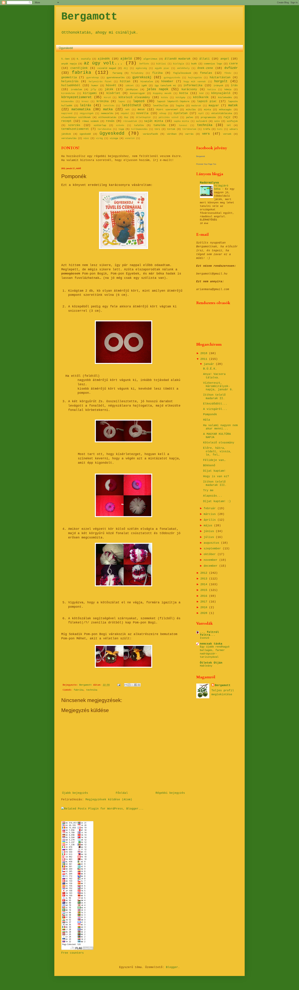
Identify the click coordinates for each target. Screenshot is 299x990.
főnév (227, 73)
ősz (126, 117)
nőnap (162, 113)
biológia (178, 63)
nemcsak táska (211, 643)
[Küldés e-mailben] (126, 685)
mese (141, 109)
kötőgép (180, 97)
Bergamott (89, 16)
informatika (192, 85)
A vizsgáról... (215, 409)
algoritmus (150, 58)
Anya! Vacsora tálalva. (214, 376)
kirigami (90, 93)
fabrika (81, 72)
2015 (204, 590)
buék (194, 63)
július (210, 537)
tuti (220, 129)
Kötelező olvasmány (218, 442)
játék (109, 89)
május (209, 525)
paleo (189, 117)
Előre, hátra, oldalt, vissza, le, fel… (217, 451)
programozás (208, 117)
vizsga (114, 138)
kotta (183, 93)
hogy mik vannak (195, 81)
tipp (121, 129)
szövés (120, 125)
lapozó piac (207, 101)
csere (233, 63)
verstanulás (68, 138)
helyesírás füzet (100, 81)
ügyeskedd (111, 133)
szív (217, 121)
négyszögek (87, 113)
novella (142, 113)
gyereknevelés (116, 77)
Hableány (206, 665)
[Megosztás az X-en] (132, 685)
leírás (85, 105)
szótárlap (100, 125)
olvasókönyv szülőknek (76, 117)
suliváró (201, 121)
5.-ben (65, 58)
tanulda (159, 125)
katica (211, 89)
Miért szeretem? (167, 109)
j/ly (93, 89)
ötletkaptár (143, 117)
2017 (204, 601)
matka (108, 109)
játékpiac (131, 89)
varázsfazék (150, 134)
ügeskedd (85, 134)
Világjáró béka (221, 187)
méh (127, 109)
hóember (167, 81)
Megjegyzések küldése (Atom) (108, 799)
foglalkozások (182, 73)
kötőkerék (201, 97)
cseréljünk (79, 68)
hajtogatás (195, 77)
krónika (103, 101)
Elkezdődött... (215, 403)
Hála (206, 419)
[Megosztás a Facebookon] (135, 685)
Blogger (172, 967)
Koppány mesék (162, 93)
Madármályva (209, 182)
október (211, 554)
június (210, 531)
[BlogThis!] (129, 685)
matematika (80, 109)
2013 (204, 578)
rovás (110, 121)
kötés (164, 97)
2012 (204, 573)
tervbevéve (104, 129)
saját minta (153, 121)
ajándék (104, 58)
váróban (171, 134)
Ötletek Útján (211, 662)
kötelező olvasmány (134, 97)
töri (157, 129)
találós (139, 125)
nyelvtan (181, 113)
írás (234, 85)
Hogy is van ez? (216, 476)
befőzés (144, 63)
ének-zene (205, 68)
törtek (171, 129)
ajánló (126, 59)
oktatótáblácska (221, 113)
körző (107, 97)
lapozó (138, 101)
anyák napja (69, 63)
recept (66, 121)
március (211, 514)
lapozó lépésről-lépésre (173, 101)
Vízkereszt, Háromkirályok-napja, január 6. (218, 386)
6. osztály (84, 58)
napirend (66, 113)
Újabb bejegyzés (75, 793)
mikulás (191, 109)
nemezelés (107, 113)
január (210, 364)
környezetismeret (76, 97)
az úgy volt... (103, 63)
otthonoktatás (107, 117)
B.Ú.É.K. (210, 368)
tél (229, 125)
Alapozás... (212, 495)
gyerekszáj (141, 77)
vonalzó (130, 138)
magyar (214, 105)
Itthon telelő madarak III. (214, 483)
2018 (204, 607)
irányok (218, 85)
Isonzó (204, 638)
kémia (227, 89)
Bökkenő (209, 465)
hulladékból (70, 85)
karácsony (189, 89)
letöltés (108, 105)
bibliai (161, 63)
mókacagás (225, 109)
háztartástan (220, 77)
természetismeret (75, 129)
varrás (189, 134)
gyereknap (92, 77)
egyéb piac (162, 68)
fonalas (206, 73)
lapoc (121, 101)
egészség (141, 68)
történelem (189, 129)
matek (233, 105)
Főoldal (122, 793)
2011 (204, 359)
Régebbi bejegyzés (170, 793)
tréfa (206, 129)
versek (227, 134)
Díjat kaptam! (214, 470)
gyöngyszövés (172, 77)
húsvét (111, 85)
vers (206, 134)
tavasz (183, 125)
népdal (125, 113)
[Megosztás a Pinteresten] (139, 685)
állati (204, 58)
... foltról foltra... (209, 634)
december (211, 566)
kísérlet (113, 93)
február (211, 508)
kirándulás (68, 93)
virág (99, 138)
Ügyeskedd (66, 48)
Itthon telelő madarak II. (214, 396)
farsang (117, 73)
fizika (157, 73)
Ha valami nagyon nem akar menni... (220, 427)
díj (126, 68)
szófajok (232, 121)
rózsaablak (130, 121)
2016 (204, 596)
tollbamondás (139, 129)
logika (180, 105)
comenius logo (213, 63)
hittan (125, 81)
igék (144, 85)
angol (224, 58)
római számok (90, 121)
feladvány (137, 73)
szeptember (213, 548)
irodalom (76, 89)
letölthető (131, 105)
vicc (86, 138)
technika (204, 125)
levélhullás (160, 105)
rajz (227, 117)
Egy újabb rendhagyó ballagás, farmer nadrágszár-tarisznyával (214, 652)
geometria (69, 77)
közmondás (67, 101)
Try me (208, 490)
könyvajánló (220, 93)
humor (94, 85)
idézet (129, 85)
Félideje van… (214, 460)
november (211, 560)
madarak (196, 105)
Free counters (72, 953)
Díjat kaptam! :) (217, 501)
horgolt (221, 81)
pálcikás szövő (168, 117)
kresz (85, 101)
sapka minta (181, 121)
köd (201, 93)
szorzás (74, 125)
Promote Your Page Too (206, 164)
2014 (204, 584)
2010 (204, 353)
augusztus (212, 542)
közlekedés (225, 97)
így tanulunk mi (165, 85)
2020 (204, 613)
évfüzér (231, 68)
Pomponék (210, 414)
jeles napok (157, 89)
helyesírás (70, 81)
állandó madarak (178, 58)
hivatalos (147, 81)
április (211, 519)
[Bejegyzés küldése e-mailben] (119, 684)
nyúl (201, 113)
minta (207, 109)
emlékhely (183, 68)
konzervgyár (137, 93)
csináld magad (106, 68)
